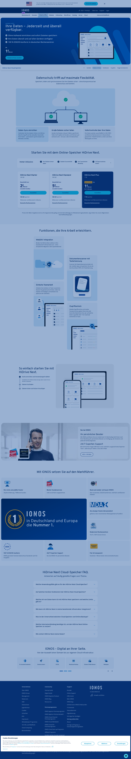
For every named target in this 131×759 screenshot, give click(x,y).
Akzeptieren (13, 746)
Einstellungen (26, 742)
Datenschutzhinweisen (45, 743)
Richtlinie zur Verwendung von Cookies (26, 743)
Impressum (5, 749)
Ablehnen (104, 743)
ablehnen (12, 744)
